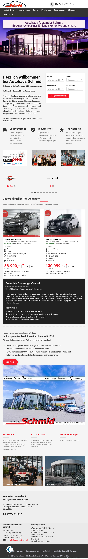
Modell (69, 76)
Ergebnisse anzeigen (58, 96)
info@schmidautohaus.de (19, 540)
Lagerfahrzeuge (24, 10)
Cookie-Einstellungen (69, 551)
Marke (49, 76)
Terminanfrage (59, 10)
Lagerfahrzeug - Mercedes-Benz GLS (62, 242)
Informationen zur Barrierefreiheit (38, 551)
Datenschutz (56, 551)
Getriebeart (70, 85)
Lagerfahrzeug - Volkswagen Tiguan (21, 243)
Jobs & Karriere (9, 10)
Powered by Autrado (73, 558)
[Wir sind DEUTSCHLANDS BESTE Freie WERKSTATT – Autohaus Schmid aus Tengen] (73, 158)
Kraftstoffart (51, 85)
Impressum (21, 551)
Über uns (7, 14)
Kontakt (10, 362)
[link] (23, 266)
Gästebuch (72, 10)
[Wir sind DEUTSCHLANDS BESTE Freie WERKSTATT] (15, 158)
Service (35, 10)
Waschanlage (46, 10)
